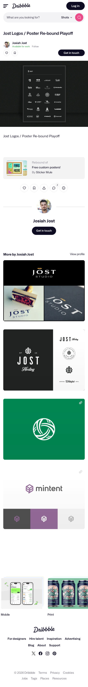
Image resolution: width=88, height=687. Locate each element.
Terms (42, 672)
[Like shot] (6, 53)
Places (44, 678)
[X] (33, 653)
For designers (17, 638)
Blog (31, 645)
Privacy (55, 672)
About (41, 645)
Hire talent (36, 638)
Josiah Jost (19, 43)
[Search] (79, 17)
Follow (35, 46)
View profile (77, 254)
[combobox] (31, 17)
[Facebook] (40, 653)
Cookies (68, 672)
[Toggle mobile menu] (5, 6)
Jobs (25, 678)
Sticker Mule (44, 172)
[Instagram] (47, 653)
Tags (34, 678)
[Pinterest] (54, 653)
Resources (59, 678)
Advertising (72, 638)
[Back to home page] (21, 5)
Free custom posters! (46, 167)
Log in (75, 6)
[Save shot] (14, 53)
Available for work (21, 46)
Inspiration (54, 638)
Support (54, 645)
